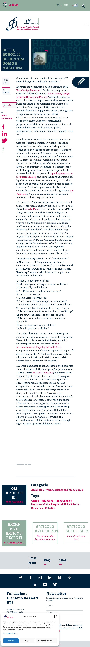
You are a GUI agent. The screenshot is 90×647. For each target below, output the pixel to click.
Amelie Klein (32, 209)
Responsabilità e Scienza (65, 504)
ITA (57, 5)
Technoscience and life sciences (64, 489)
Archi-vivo (37, 489)
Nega (27, 641)
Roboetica (37, 508)
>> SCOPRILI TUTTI (14, 542)
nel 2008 (48, 372)
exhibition (47, 500)
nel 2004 (37, 372)
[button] (55, 616)
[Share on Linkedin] (4, 133)
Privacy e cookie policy (10, 633)
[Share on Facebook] (4, 126)
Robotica (50, 508)
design (35, 500)
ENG (66, 5)
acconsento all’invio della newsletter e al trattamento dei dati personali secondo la (66, 628)
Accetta (11, 641)
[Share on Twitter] (4, 140)
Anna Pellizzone (14, 502)
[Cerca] (83, 6)
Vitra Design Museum (28, 90)
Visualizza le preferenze (46, 641)
